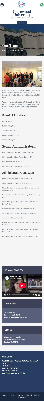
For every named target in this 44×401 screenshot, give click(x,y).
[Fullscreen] (39, 295)
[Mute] (36, 295)
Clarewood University (22, 13)
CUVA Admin (12, 371)
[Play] (5, 295)
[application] (22, 285)
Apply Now (22, 23)
